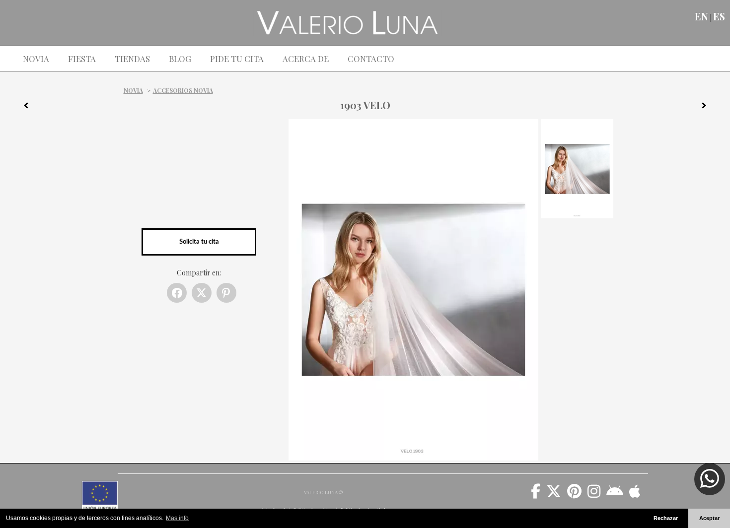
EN (701, 16)
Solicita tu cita (199, 241)
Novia (133, 90)
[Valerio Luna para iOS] (635, 494)
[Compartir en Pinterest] (226, 293)
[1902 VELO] (22, 107)
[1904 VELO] (707, 107)
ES (719, 16)
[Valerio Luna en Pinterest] (574, 494)
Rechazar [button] (666, 518)
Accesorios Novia (183, 90)
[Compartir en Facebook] (177, 293)
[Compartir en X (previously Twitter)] (202, 293)
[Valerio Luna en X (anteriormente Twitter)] (554, 494)
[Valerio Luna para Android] (615, 494)
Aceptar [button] (709, 518)
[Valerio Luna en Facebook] (535, 494)
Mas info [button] (177, 518)
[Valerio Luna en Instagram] (594, 494)
